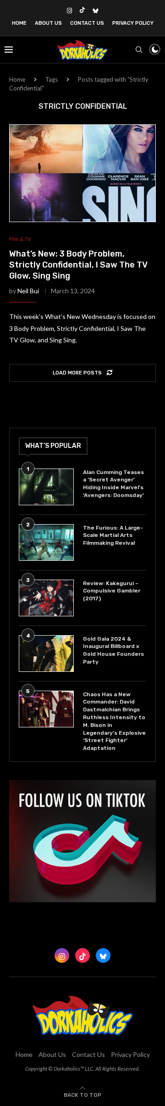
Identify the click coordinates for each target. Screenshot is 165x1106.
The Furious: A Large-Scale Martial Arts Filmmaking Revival (113, 536)
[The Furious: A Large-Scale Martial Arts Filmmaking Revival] (46, 542)
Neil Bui (28, 291)
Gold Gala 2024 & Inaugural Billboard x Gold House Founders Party (113, 650)
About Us (48, 23)
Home (19, 23)
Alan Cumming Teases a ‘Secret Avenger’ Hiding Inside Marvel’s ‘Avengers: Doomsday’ (113, 483)
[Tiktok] (82, 10)
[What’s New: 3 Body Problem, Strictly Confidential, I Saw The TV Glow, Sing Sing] (82, 173)
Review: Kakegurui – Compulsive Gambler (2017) (111, 591)
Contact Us (87, 23)
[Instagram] (69, 10)
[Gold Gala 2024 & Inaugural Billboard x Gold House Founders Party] (46, 653)
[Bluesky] (96, 10)
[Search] (138, 49)
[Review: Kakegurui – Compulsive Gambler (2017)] (46, 598)
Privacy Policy (133, 23)
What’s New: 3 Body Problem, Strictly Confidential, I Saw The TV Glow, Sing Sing (78, 265)
